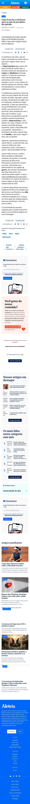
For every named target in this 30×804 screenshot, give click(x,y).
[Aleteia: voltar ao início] (15, 2)
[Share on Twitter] (21, 52)
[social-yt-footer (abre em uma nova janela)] (10, 776)
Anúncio (15, 763)
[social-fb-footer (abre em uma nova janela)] (13, 776)
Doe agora (14, 7)
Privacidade (15, 798)
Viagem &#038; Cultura (15, 747)
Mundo (17, 233)
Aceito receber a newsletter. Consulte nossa (14, 274)
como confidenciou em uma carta (14, 177)
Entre (22, 354)
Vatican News (19, 27)
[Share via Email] (24, 52)
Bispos (5, 579)
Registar (5, 7)
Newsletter (15, 754)
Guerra (11, 233)
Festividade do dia (12, 491)
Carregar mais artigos (15, 420)
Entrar (20, 731)
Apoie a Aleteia (15, 784)
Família (4, 233)
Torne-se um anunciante (15, 793)
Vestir (15, 761)
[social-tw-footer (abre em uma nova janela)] (16, 776)
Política (5, 636)
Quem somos (15, 787)
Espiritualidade (15, 745)
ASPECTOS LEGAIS (15, 790)
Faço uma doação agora (12, 327)
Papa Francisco (7, 237)
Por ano (15, 770)
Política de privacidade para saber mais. (14, 274)
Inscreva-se (15, 758)
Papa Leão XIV (6, 609)
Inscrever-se (7, 278)
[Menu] (5, 3)
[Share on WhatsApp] (27, 52)
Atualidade (4, 12)
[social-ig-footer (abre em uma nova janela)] (19, 776)
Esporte (5, 548)
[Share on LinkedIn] (18, 52)
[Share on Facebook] (15, 52)
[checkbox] (3, 273)
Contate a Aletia (15, 796)
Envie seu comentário (15, 360)
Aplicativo (15, 756)
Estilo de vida (15, 742)
